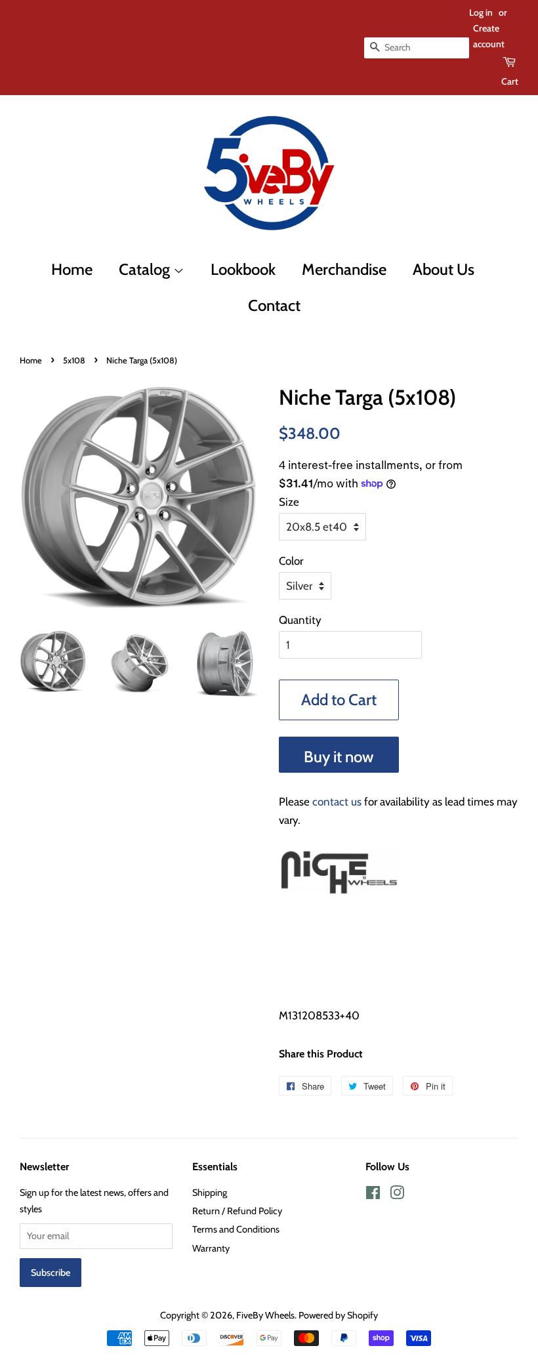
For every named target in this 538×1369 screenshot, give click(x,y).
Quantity (300, 619)
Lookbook (243, 269)
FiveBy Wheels (265, 1315)
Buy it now (338, 756)
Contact (274, 305)
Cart (509, 81)
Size (289, 501)
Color (291, 560)
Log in (481, 12)
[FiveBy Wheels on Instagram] (397, 1195)
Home (72, 269)
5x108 (74, 360)
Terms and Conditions (235, 1229)
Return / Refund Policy (237, 1211)
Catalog (146, 269)
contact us (337, 801)
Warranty (211, 1248)
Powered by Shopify (338, 1315)
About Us (443, 269)
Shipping (209, 1192)
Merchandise (344, 269)
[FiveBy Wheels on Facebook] (373, 1195)
